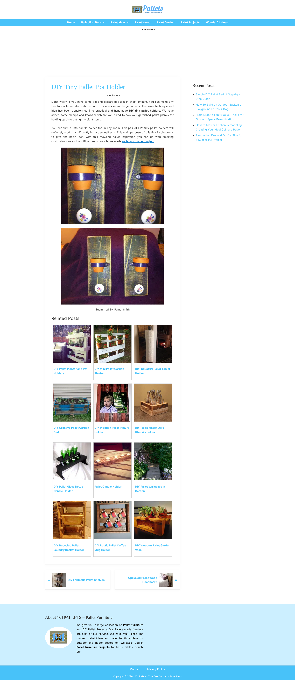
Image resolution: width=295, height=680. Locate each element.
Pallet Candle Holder (108, 486)
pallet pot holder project (138, 141)
